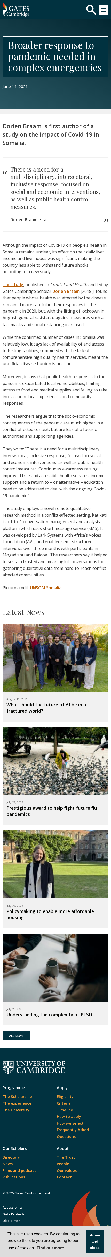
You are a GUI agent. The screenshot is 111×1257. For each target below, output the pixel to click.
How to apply (69, 1116)
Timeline (65, 1109)
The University (16, 1109)
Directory (11, 1157)
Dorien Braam (66, 291)
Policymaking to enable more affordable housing (50, 914)
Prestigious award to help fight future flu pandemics (51, 811)
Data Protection (15, 1214)
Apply (62, 1087)
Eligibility (65, 1096)
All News (16, 1035)
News (8, 1163)
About (63, 1148)
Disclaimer (11, 1220)
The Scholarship (17, 1096)
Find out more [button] (50, 1248)
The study (13, 284)
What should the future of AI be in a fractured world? (46, 707)
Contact (64, 1176)
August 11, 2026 (16, 699)
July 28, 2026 (14, 802)
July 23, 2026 (14, 1009)
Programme (14, 1087)
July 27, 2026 (14, 906)
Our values (67, 1170)
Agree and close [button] (95, 1241)
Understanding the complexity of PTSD (49, 1014)
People (63, 1163)
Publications (14, 1176)
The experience (17, 1103)
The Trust (66, 1157)
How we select (70, 1123)
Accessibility (13, 1207)
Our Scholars (15, 1148)
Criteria (64, 1103)
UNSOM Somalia (45, 588)
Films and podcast (19, 1170)
